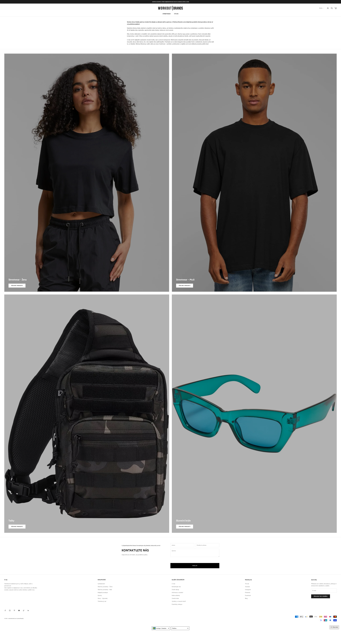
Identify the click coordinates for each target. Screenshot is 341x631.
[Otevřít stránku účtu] (328, 8)
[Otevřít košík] (336, 8)
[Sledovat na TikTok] (24, 610)
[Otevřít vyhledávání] (332, 8)
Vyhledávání (101, 583)
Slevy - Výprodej (102, 598)
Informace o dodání (177, 592)
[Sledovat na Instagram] (10, 610)
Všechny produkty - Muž (105, 589)
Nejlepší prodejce (103, 592)
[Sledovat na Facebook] (5, 610)
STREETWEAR (166, 14)
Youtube (247, 586)
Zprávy (100, 595)
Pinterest (247, 592)
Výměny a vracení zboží (179, 601)
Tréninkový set (102, 601)
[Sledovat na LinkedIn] (28, 610)
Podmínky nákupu (177, 604)
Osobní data (175, 598)
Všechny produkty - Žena (105, 586)
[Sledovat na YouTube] (19, 610)
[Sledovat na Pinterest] (14, 610)
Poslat (194, 565)
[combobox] (161, 628)
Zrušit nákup (175, 589)
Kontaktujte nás (176, 586)
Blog (246, 598)
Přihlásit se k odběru (320, 596)
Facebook (248, 595)
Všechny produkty (17, 285)
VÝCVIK (176, 14)
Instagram (248, 589)
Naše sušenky (176, 595)
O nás (173, 583)
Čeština (320, 8)
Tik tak (247, 583)
